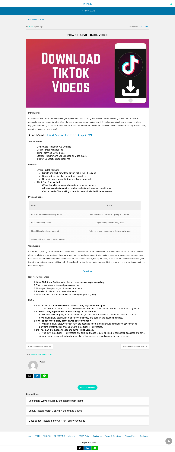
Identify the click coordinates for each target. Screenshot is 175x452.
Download (87, 271)
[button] (87, 11)
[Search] (170, 4)
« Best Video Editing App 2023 (39, 346)
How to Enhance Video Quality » (135, 346)
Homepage (32, 19)
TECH (140, 27)
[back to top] (168, 441)
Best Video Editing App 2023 (69, 135)
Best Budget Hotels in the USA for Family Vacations (57, 420)
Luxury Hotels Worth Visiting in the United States (55, 410)
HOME (42, 19)
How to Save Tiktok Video (41, 354)
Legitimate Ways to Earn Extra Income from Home (56, 400)
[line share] (44, 377)
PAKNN (87, 3)
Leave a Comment (87, 387)
